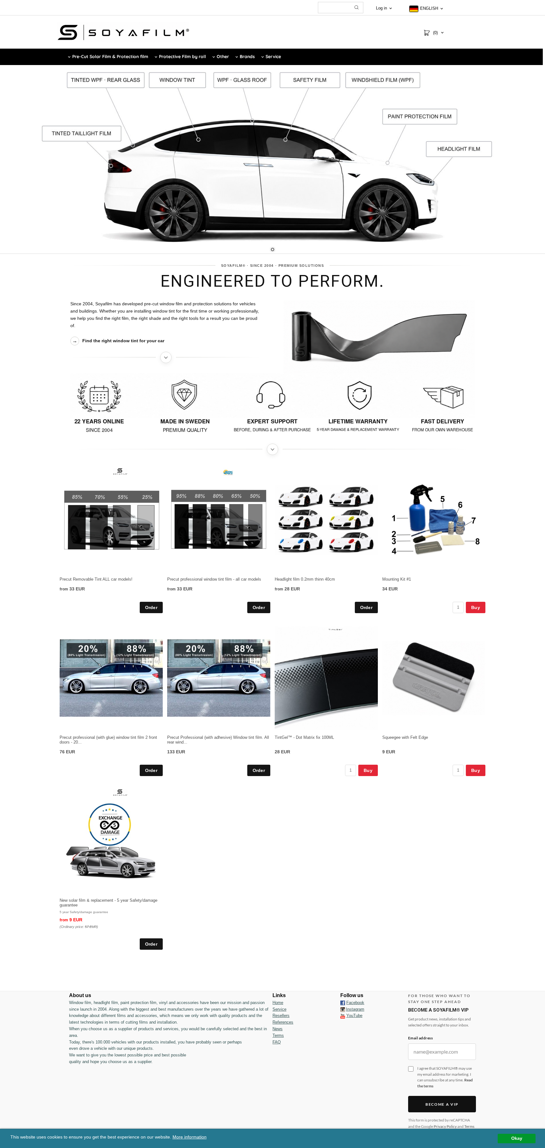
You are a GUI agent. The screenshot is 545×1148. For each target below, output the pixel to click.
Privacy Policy (445, 1126)
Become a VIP (442, 1104)
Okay (516, 1138)
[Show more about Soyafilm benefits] (272, 449)
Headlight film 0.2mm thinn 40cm (305, 579)
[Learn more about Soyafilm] (165, 357)
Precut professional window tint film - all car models (214, 579)
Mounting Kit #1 (396, 579)
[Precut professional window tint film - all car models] (228, 472)
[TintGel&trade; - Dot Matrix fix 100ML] (335, 629)
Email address (420, 1038)
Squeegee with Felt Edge (405, 737)
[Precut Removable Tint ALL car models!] (120, 471)
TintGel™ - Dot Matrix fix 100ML (304, 737)
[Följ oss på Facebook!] (342, 1003)
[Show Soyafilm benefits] (272, 406)
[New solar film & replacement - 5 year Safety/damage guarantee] (120, 792)
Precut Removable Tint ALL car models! (96, 579)
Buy (475, 607)
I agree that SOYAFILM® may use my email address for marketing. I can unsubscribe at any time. (445, 1077)
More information (190, 1137)
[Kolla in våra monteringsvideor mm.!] (342, 1015)
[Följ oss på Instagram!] (342, 1009)
